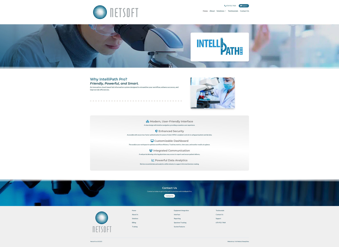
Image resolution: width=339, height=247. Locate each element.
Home (205, 11)
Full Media (238, 241)
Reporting (177, 218)
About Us (135, 214)
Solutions (220, 11)
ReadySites (245, 241)
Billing (134, 223)
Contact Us (244, 11)
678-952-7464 (231, 6)
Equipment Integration (181, 210)
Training (135, 227)
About (212, 11)
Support (244, 6)
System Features (179, 227)
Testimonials (233, 11)
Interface (177, 214)
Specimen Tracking (180, 223)
